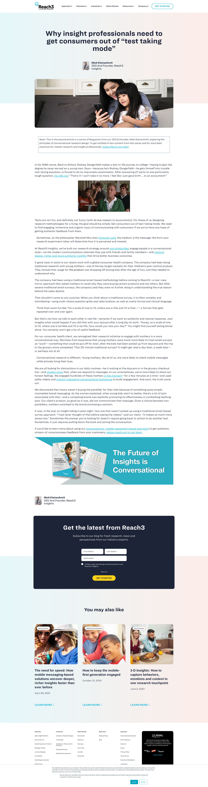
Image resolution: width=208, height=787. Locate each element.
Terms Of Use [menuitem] (124, 756)
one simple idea (119, 248)
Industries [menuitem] (59, 731)
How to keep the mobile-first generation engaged (101, 672)
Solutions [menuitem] (38, 731)
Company (142, 6)
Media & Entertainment (94, 628)
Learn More (43, 704)
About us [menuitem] (123, 744)
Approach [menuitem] (123, 731)
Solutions (80, 6)
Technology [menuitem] (59, 739)
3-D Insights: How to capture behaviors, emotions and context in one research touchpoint (149, 677)
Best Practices (43, 628)
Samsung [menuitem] (80, 744)
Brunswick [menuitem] (81, 756)
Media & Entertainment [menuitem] (63, 753)
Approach (66, 6)
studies (51, 372)
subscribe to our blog (115, 146)
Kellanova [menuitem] (81, 739)
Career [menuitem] (122, 748)
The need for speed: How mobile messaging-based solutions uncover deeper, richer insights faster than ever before (55, 679)
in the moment (113, 375)
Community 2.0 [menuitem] (39, 739)
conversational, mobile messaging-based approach (117, 428)
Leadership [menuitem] (123, 764)
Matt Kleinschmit (107, 65)
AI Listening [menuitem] (38, 756)
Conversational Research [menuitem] (128, 735)
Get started (162, 6)
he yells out (61, 175)
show (59, 372)
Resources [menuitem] (102, 731)
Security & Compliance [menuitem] (127, 760)
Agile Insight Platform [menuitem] (41, 735)
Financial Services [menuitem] (61, 749)
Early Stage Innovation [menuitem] (42, 760)
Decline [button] (143, 782)
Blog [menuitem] (100, 739)
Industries (95, 6)
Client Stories (112, 6)
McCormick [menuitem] (81, 735)
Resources (127, 6)
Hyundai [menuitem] (80, 752)
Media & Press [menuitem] (103, 735)
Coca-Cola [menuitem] (81, 748)
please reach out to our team (124, 432)
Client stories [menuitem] (82, 731)
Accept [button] (134, 782)
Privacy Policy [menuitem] (124, 752)
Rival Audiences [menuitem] (125, 739)
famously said (107, 237)
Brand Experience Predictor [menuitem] (43, 744)
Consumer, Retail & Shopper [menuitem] (64, 735)
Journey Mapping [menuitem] (40, 752)
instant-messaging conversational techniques (84, 379)
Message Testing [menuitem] (40, 748)
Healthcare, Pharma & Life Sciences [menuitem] (64, 744)
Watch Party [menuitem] (38, 764)
